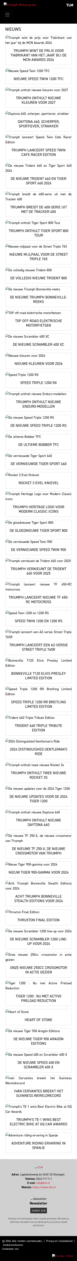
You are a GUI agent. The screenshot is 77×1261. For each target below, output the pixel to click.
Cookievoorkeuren (13, 1245)
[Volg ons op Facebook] (35, 1191)
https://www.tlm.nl (44, 1187)
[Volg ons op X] (36, 1191)
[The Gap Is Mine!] (62, 1256)
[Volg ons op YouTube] (41, 1191)
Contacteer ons (10, 1249)
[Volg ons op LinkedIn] (40, 1191)
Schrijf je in (38, 1210)
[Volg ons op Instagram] (38, 1191)
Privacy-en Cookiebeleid (59, 1241)
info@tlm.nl (43, 1183)
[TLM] (20, 5)
